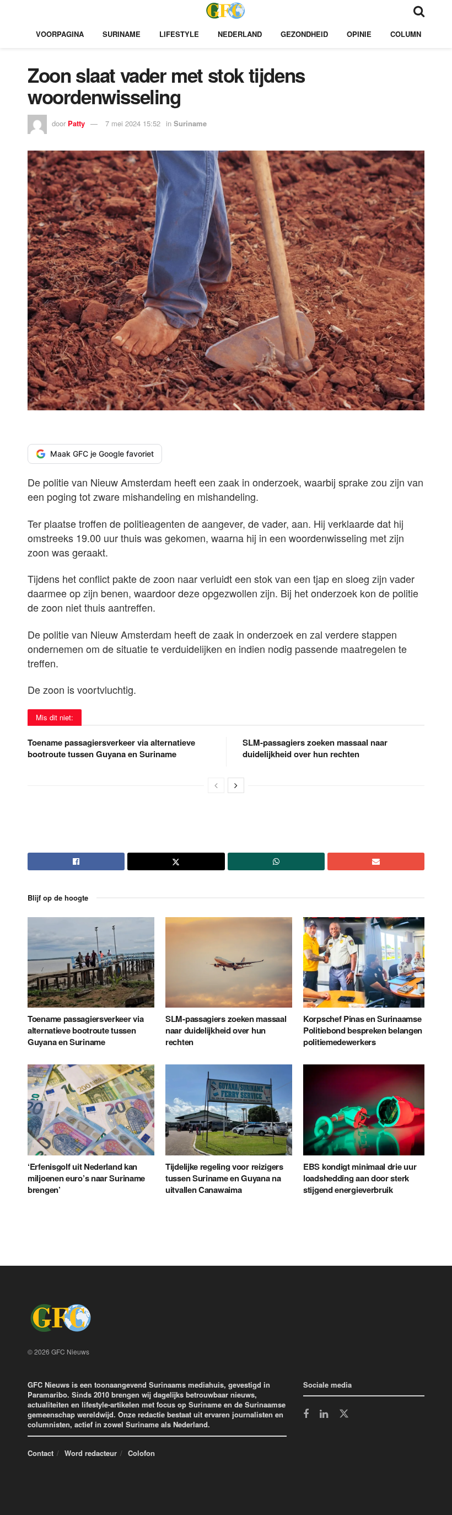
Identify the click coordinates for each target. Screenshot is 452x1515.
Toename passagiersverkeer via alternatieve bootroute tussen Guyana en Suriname (111, 748)
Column (405, 34)
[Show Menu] (33, 10)
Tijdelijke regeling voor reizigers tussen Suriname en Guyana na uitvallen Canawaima (224, 1178)
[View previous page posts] (216, 785)
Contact (40, 1453)
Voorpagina (60, 34)
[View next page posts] (236, 785)
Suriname (122, 34)
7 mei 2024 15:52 (132, 123)
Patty (76, 123)
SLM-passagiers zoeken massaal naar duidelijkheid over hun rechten (315, 748)
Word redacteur (90, 1453)
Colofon (141, 1453)
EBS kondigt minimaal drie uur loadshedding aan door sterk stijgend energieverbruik (359, 1178)
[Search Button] (418, 10)
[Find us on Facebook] (306, 1415)
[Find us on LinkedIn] (324, 1415)
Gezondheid (304, 34)
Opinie (359, 34)
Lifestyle (179, 34)
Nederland (240, 34)
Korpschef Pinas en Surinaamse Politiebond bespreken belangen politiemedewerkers (362, 1030)
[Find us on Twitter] (344, 1414)
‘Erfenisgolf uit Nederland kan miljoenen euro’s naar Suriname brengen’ (86, 1178)
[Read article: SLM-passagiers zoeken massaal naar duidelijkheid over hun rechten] (228, 962)
